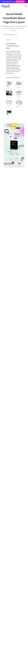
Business (9, 39)
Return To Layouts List (10, 34)
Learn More (20, 1)
